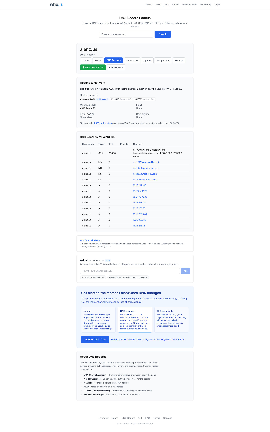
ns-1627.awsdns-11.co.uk (146, 162)
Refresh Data (116, 67)
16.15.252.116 (139, 219)
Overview (104, 418)
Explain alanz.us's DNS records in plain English (128, 277)
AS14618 (121, 99)
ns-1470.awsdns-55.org (145, 168)
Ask (185, 271)
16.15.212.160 (139, 185)
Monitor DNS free (95, 339)
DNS (167, 4)
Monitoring (205, 4)
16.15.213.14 (139, 225)
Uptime (175, 4)
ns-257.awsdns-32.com (145, 173)
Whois (85, 60)
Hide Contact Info (94, 67)
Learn (115, 418)
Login (217, 4)
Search (162, 34)
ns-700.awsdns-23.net (145, 179)
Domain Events (189, 4)
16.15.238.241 (140, 214)
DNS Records (114, 60)
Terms (156, 418)
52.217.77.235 (140, 196)
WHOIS (149, 4)
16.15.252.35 (139, 208)
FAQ (147, 418)
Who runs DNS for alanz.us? (93, 277)
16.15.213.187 (139, 202)
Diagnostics (163, 60)
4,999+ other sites (103, 123)
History (179, 60)
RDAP (158, 4)
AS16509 (144, 99)
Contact (167, 418)
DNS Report (128, 418)
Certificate (132, 60)
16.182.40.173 (140, 191)
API (140, 418)
